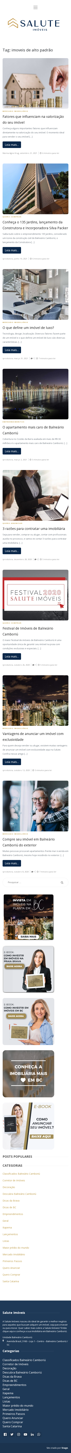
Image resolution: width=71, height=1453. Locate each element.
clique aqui (8, 1331)
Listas (6, 1241)
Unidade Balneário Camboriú (17, 1337)
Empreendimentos (13, 422)
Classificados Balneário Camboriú (21, 1173)
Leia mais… (12, 145)
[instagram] (18, 1434)
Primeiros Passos (12, 1261)
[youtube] (25, 1434)
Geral (5, 1220)
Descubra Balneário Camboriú (19, 1193)
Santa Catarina (11, 1281)
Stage (65, 1447)
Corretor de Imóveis (14, 1180)
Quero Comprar (12, 217)
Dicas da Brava (11, 1200)
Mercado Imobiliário (15, 111)
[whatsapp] (38, 1434)
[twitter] (12, 1434)
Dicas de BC (9, 1207)
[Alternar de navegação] (35, 7)
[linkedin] (32, 1434)
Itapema (7, 1227)
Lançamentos (10, 1234)
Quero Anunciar (13, 523)
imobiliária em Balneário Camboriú (49, 1331)
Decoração (9, 1187)
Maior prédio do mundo (16, 1247)
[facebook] (5, 1434)
